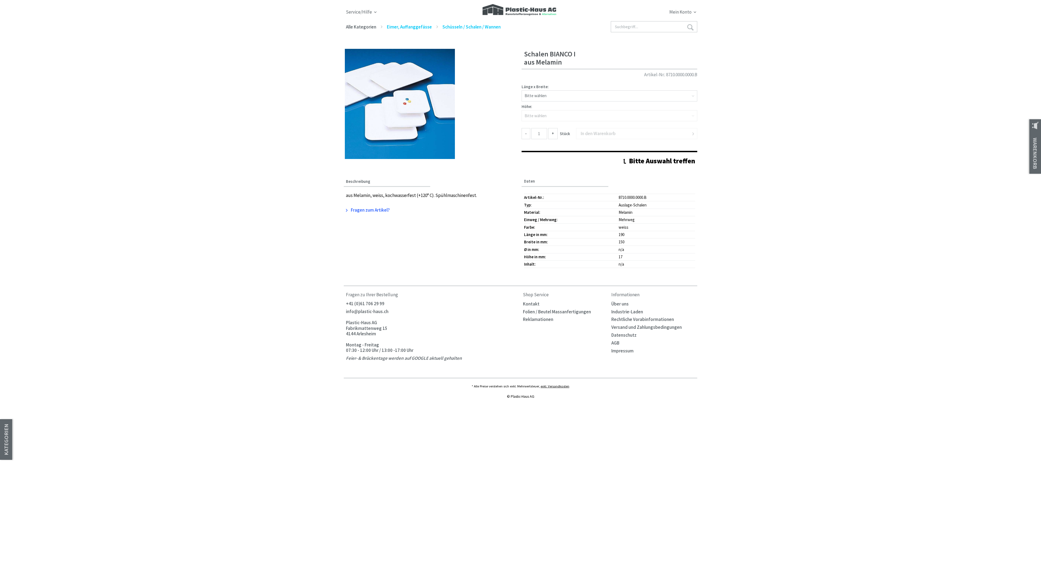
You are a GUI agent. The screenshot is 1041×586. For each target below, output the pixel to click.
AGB (615, 343)
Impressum (622, 351)
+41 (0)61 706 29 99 (365, 304)
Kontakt (531, 304)
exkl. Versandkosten (555, 386)
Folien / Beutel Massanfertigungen (557, 312)
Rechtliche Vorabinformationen (642, 319)
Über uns (620, 304)
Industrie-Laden (627, 312)
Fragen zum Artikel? (370, 210)
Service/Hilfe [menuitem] (359, 12)
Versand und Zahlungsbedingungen (646, 327)
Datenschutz (624, 335)
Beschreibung (358, 181)
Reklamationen (538, 319)
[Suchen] (690, 27)
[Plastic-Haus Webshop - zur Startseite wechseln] (519, 10)
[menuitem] (652, 13)
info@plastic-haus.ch (367, 312)
